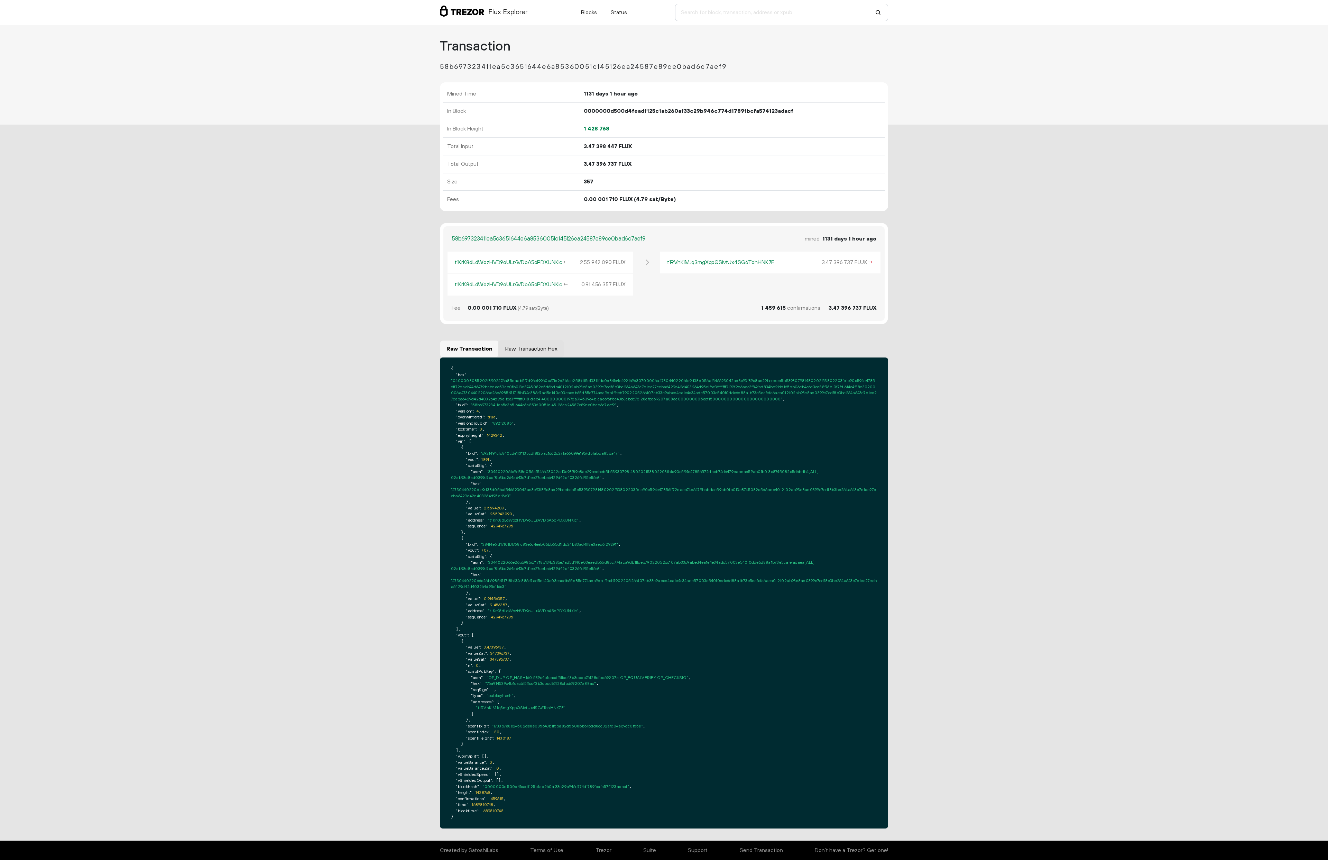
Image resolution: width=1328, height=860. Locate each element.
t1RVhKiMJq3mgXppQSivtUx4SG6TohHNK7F (720, 262)
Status (619, 12)
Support (698, 850)
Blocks (589, 12)
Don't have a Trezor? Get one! (851, 850)
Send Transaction (761, 850)
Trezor (603, 850)
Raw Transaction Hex (531, 348)
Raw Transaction (469, 348)
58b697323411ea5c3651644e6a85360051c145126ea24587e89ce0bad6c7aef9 (549, 239)
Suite (649, 850)
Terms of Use (546, 850)
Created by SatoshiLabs (469, 850)
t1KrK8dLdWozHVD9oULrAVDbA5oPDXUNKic (508, 262)
